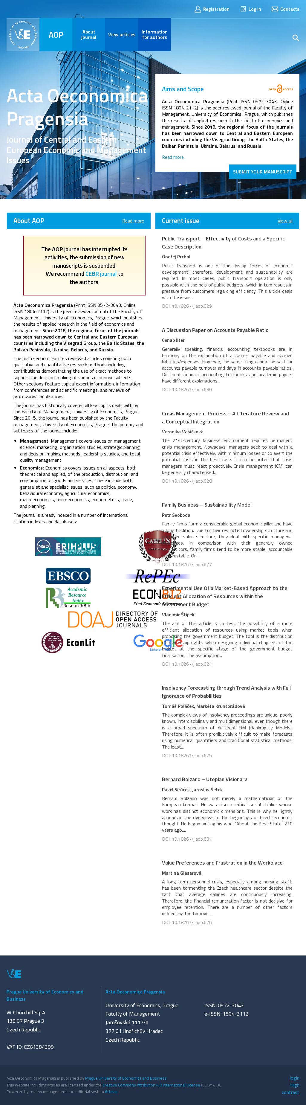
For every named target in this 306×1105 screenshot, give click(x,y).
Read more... (174, 157)
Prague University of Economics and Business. (126, 1078)
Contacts (289, 9)
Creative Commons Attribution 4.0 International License (151, 1085)
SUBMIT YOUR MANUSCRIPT (262, 171)
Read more (133, 220)
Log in (255, 9)
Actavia (111, 1091)
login (294, 1077)
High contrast (290, 1088)
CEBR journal (101, 273)
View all (285, 220)
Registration (216, 9)
